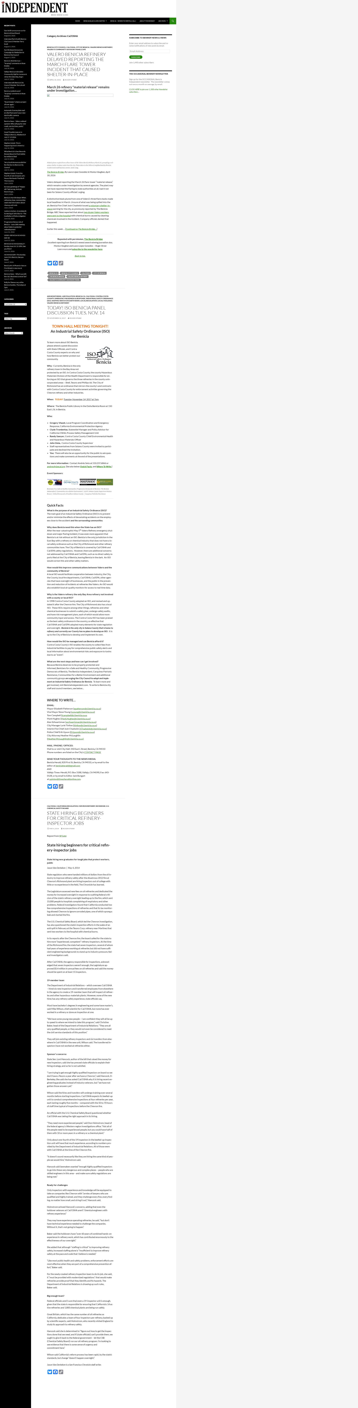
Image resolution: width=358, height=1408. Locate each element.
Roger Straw (70, 80)
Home (77, 21)
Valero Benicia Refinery (101, 47)
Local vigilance (105, 301)
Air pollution (68, 296)
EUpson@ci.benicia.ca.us (82, 732)
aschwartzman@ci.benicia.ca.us (81, 722)
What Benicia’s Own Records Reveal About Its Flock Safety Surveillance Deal (14, 154)
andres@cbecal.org (56, 466)
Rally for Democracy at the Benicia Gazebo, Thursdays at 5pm (15, 284)
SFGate (62, 836)
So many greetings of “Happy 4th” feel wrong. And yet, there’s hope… (14, 189)
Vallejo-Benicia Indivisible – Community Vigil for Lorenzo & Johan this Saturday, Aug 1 (15, 74)
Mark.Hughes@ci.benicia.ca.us (75, 718)
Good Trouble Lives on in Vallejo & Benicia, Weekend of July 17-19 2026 (15, 134)
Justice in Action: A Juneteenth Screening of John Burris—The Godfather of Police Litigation (15, 213)
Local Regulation (88, 301)
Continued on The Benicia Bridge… (81, 229)
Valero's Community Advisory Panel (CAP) (66, 49)
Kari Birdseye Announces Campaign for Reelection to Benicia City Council (14, 52)
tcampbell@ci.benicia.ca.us (74, 715)
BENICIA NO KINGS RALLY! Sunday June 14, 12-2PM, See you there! (15, 246)
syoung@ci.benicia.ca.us (82, 712)
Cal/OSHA (70, 47)
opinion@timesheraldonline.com (65, 779)
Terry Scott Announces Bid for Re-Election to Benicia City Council (15, 164)
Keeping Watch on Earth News (66, 301)
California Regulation (67, 806)
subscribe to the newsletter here (87, 249)
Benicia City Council (56, 47)
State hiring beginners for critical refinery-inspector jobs (75, 818)
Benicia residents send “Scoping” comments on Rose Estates (14, 93)
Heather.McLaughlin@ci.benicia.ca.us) (66, 738)
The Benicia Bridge (55, 172)
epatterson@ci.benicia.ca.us (87, 708)
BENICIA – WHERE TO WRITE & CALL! (123, 21)
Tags (6, 313)
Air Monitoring (54, 296)
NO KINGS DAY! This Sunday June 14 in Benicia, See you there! (14, 257)
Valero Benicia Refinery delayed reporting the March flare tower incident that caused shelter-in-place (76, 64)
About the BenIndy (147, 21)
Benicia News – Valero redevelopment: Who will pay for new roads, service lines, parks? (15, 123)
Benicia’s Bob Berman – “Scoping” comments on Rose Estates (14, 63)
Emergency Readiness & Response (70, 298)
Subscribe (135, 57)
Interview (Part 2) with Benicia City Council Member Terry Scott (15, 41)
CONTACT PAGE (92, 752)
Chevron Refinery (87, 806)
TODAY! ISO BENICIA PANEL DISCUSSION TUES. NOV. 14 (76, 310)
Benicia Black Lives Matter (94, 21)
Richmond (100, 806)
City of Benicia (83, 47)
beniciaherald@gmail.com (68, 765)
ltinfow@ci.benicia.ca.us (85, 725)
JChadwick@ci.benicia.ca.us (93, 728)
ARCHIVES (162, 21)
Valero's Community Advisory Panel (64, 280)
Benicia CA (53, 273)
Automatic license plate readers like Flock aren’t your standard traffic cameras (15, 112)
